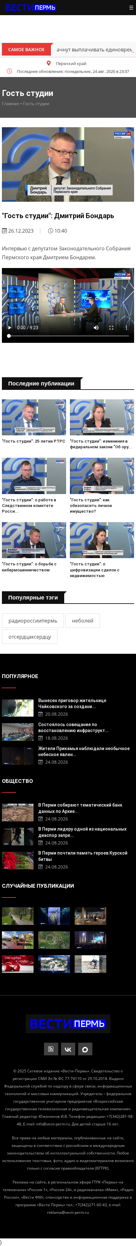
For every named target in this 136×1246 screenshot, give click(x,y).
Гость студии (36, 103)
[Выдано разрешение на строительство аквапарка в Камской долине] (54, 964)
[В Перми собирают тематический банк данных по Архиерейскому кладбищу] (18, 811)
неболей (82, 620)
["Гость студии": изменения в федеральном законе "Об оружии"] (102, 417)
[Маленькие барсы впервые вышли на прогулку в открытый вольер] (54, 940)
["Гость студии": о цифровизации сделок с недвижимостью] (102, 540)
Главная (10, 103)
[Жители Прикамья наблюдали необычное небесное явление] (18, 755)
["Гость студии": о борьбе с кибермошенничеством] (34, 540)
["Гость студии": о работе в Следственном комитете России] (34, 476)
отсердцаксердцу (30, 636)
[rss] (51, 1049)
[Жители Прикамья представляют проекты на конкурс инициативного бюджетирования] (18, 940)
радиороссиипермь (33, 620)
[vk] (68, 1049)
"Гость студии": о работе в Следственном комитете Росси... (29, 506)
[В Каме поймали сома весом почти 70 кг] (54, 916)
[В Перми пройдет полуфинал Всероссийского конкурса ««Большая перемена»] (90, 940)
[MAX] (85, 1049)
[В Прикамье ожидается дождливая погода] (18, 916)
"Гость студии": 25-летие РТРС (33, 441)
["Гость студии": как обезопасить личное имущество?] (102, 476)
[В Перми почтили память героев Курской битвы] (18, 859)
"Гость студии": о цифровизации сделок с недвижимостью (95, 570)
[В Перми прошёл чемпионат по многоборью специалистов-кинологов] (90, 964)
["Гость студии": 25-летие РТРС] (34, 417)
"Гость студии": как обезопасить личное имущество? (91, 506)
